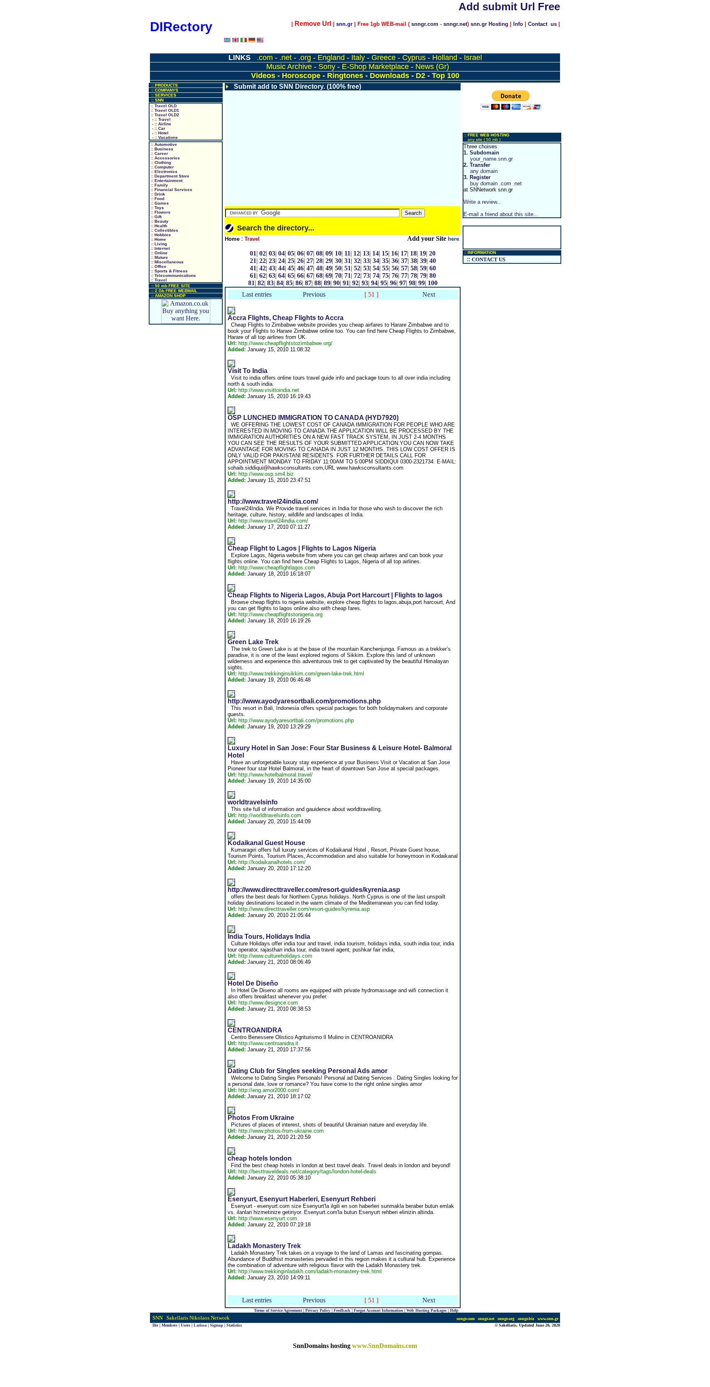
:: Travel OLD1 (164, 110)
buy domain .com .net (492, 180)
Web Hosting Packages (426, 1310)
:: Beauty (159, 221)
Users (185, 1325)
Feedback (342, 1310)
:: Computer (162, 167)
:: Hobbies (160, 235)
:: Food (157, 198)
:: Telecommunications (173, 275)
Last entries (257, 294)
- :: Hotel (159, 133)
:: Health (158, 225)
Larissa (200, 1325)
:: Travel (158, 280)
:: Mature (159, 257)
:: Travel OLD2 (164, 115)
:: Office (158, 266)
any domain (480, 168)
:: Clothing (160, 162)
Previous (314, 294)
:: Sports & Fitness (169, 271)
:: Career (159, 153)
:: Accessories (165, 158)
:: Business (161, 149)
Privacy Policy (317, 1310)
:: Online (159, 253)
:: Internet (160, 248)
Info (518, 24)
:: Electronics (164, 171)
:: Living (158, 244)
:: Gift (155, 216)
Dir (155, 1325)
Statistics (234, 1325)
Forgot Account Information (378, 1310)
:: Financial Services (171, 189)
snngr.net (455, 24)
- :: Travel (160, 119)
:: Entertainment (166, 180)
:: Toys (157, 207)
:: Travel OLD (163, 106)
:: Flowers (160, 212)
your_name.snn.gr (488, 156)
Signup (216, 1325)
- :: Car (157, 128)
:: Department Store (169, 176)
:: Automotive (163, 144)
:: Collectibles (164, 230)
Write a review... (482, 202)
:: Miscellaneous (167, 262)
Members (169, 1325)
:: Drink (157, 194)
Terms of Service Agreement (278, 1310)
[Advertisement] (342, 148)
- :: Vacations (164, 137)
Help (454, 1310)
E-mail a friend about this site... (500, 214)
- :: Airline (160, 124)
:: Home (158, 239)
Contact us (542, 24)
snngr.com (424, 24)
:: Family (159, 185)
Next (428, 294)
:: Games (159, 203)
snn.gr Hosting (489, 24)
